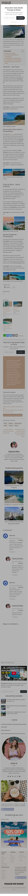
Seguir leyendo (14, 22)
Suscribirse (20, 18)
